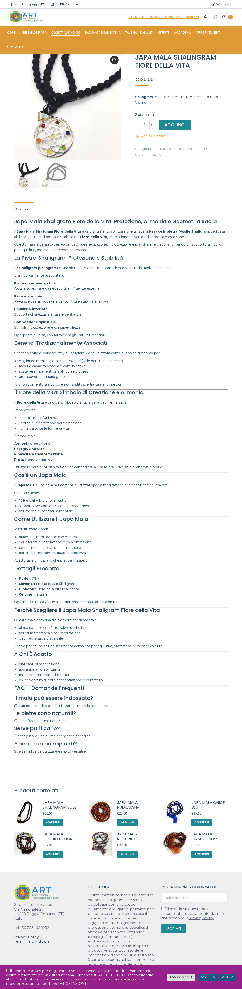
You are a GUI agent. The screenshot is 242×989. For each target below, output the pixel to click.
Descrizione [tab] (24, 209)
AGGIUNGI (175, 125)
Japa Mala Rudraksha (128, 805)
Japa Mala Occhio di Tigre (58, 837)
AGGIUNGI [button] (53, 822)
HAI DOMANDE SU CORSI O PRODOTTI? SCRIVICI (163, 17)
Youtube (71, 4)
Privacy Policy (26, 937)
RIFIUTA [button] (227, 977)
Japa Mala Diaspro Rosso (206, 837)
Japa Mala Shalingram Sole (59, 805)
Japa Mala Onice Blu (208, 805)
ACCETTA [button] (208, 977)
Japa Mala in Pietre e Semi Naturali (178, 149)
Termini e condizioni (32, 941)
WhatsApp (224, 4)
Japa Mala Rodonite (127, 837)
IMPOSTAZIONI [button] (181, 977)
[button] (114, 60)
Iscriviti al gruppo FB (29, 4)
